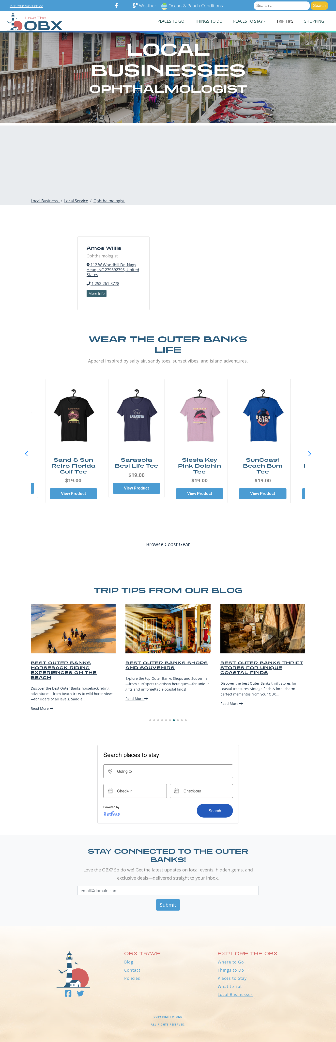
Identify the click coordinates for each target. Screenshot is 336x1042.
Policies (132, 978)
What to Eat (230, 986)
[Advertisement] (168, 160)
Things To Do (208, 21)
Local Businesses (235, 994)
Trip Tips (284, 21)
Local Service (76, 201)
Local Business (45, 201)
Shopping (314, 21)
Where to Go (231, 962)
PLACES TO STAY (248, 21)
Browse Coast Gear (168, 544)
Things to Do (231, 970)
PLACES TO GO (170, 21)
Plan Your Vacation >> (26, 5)
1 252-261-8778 (105, 283)
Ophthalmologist (109, 201)
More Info (97, 293)
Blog (128, 962)
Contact (132, 970)
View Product (73, 493)
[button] (309, 453)
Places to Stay (232, 978)
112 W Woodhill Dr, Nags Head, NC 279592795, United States (113, 269)
